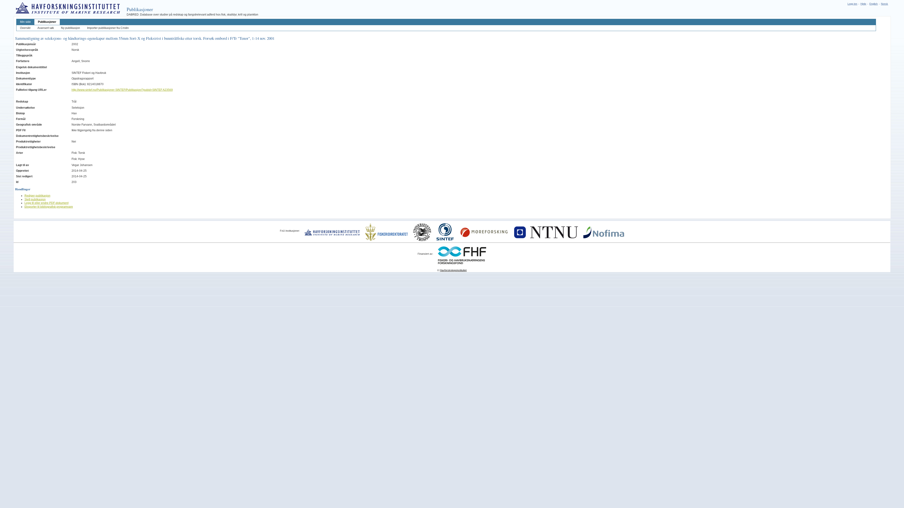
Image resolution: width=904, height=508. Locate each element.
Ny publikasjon (70, 28)
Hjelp (863, 3)
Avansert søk (45, 28)
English (873, 3)
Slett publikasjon (35, 199)
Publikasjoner (47, 22)
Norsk (884, 3)
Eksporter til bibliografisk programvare (48, 206)
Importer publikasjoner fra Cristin (108, 28)
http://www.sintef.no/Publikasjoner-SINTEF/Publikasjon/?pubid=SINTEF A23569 (122, 89)
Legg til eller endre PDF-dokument (46, 203)
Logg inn (852, 3)
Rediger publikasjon (37, 195)
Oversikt (25, 28)
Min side (25, 22)
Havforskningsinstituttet (453, 270)
